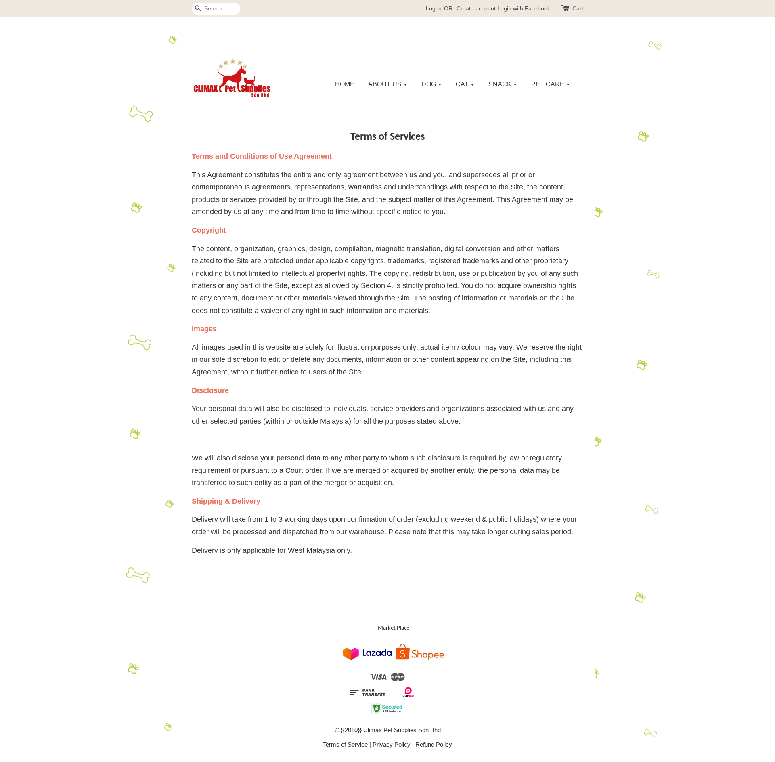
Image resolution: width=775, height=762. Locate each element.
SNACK (500, 84)
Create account (476, 8)
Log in (434, 8)
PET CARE (548, 84)
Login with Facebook (523, 8)
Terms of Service (345, 744)
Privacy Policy (392, 744)
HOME (344, 84)
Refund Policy (433, 744)
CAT (463, 84)
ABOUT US (385, 84)
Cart (577, 8)
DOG (429, 84)
